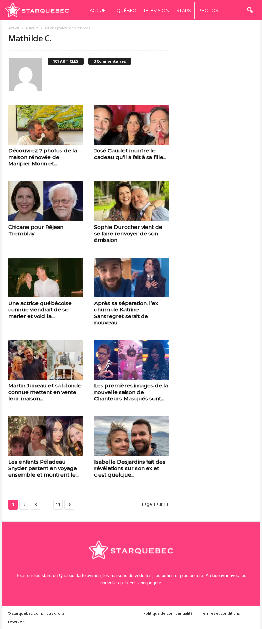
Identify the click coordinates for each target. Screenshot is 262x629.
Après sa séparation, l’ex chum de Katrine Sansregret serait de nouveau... (126, 313)
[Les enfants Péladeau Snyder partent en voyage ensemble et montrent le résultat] (45, 436)
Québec (126, 10)
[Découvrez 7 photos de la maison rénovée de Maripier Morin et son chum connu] (45, 125)
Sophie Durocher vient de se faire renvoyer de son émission (128, 233)
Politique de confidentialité (168, 613)
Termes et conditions (220, 613)
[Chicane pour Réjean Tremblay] (45, 201)
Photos (208, 10)
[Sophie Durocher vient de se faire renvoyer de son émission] (131, 201)
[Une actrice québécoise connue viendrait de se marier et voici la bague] (45, 277)
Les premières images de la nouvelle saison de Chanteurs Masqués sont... (131, 392)
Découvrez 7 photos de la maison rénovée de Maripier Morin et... (42, 157)
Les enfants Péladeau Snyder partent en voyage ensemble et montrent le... (43, 468)
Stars (183, 10)
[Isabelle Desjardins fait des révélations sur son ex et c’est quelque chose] (131, 436)
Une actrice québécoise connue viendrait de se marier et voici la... (40, 309)
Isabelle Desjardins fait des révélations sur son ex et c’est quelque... (129, 468)
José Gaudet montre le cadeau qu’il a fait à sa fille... (130, 153)
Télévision (156, 10)
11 (58, 504)
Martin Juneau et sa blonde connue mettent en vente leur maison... (45, 392)
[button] (249, 10)
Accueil (99, 10)
